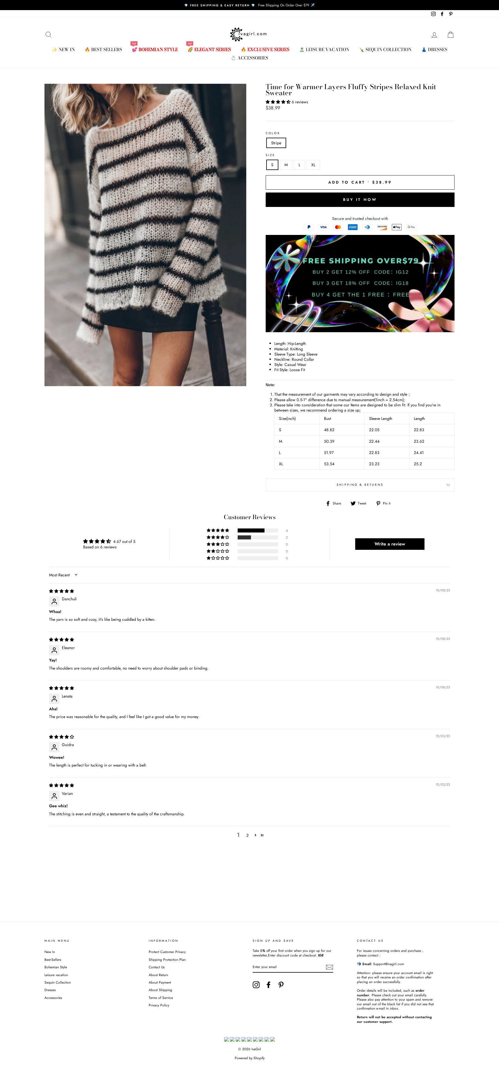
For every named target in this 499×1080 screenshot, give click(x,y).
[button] (279, 102)
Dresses (50, 989)
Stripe (276, 143)
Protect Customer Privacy (167, 951)
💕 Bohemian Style (155, 49)
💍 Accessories (249, 58)
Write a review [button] (390, 544)
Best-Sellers (52, 959)
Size (270, 155)
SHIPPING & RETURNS (360, 485)
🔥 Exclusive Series (265, 49)
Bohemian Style (55, 967)
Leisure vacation (56, 974)
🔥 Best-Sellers (103, 49)
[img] (61, 591)
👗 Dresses (434, 49)
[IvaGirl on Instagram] (256, 984)
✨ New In (63, 49)
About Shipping (160, 989)
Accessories (53, 997)
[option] (249, 5)
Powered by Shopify (250, 1058)
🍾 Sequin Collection (385, 49)
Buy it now (360, 199)
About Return (158, 974)
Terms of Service (161, 997)
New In (49, 951)
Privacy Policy (159, 1005)
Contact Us (157, 967)
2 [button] (247, 835)
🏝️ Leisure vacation (324, 49)
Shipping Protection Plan (167, 959)
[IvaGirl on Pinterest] (281, 984)
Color (273, 133)
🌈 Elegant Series (209, 49)
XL (313, 165)
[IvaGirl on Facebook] (268, 984)
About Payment (160, 982)
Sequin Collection (57, 982)
